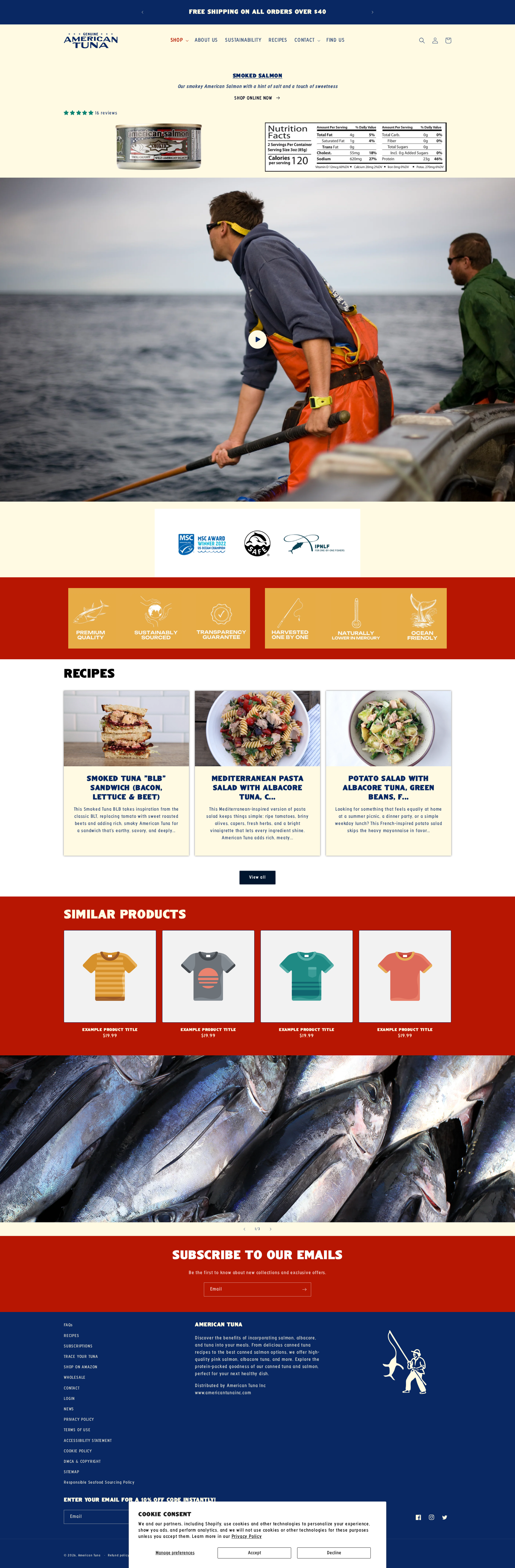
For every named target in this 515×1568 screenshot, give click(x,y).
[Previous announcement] (142, 12)
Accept (254, 1553)
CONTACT (72, 1388)
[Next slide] (270, 1229)
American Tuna (89, 1555)
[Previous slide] (244, 1229)
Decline (334, 1553)
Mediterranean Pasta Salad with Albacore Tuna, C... (257, 788)
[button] (179, 40)
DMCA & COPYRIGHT (82, 1462)
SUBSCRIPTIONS (78, 1346)
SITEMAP (71, 1472)
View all (257, 877)
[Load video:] (257, 340)
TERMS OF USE (77, 1430)
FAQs (68, 1325)
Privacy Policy (247, 1536)
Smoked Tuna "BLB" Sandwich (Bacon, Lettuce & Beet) (126, 788)
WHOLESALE (75, 1377)
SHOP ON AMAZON (80, 1367)
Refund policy (118, 1555)
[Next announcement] (372, 12)
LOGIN (69, 1399)
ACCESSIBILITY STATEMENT (87, 1441)
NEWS (69, 1409)
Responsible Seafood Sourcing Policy (99, 1482)
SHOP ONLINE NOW (253, 98)
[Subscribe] (304, 1289)
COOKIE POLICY (78, 1451)
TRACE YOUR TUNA (81, 1357)
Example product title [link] (110, 1030)
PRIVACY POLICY (79, 1419)
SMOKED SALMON (258, 76)
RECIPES (71, 1336)
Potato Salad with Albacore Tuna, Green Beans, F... (389, 788)
